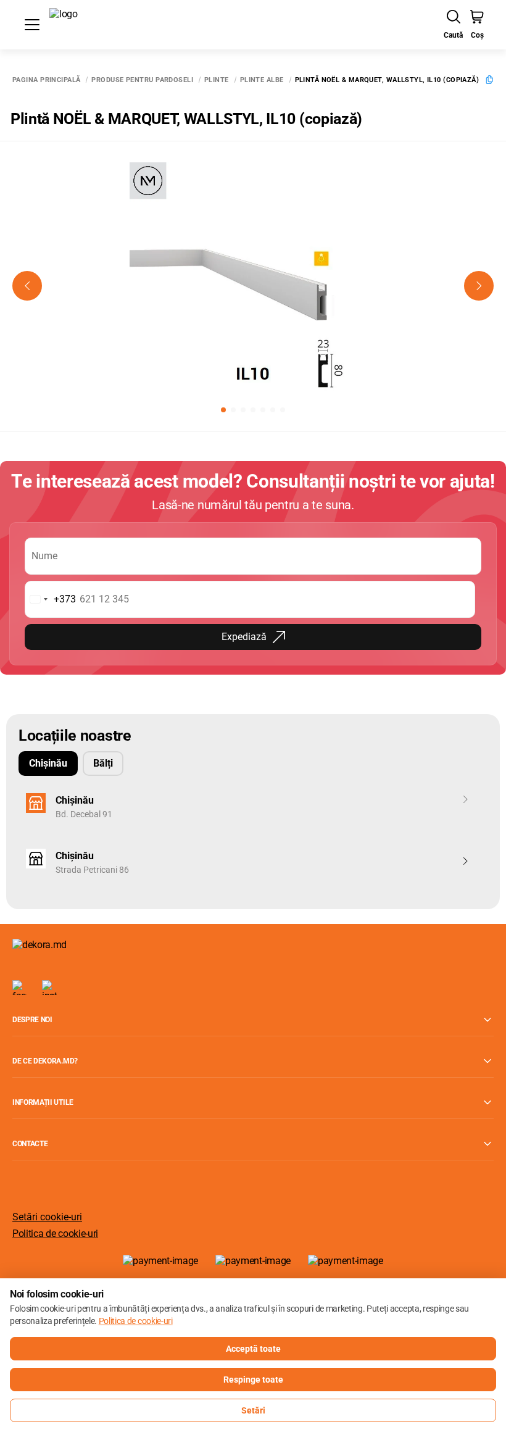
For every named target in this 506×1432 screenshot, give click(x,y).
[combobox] (50, 599)
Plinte (216, 80)
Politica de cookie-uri (55, 1233)
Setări (253, 1410)
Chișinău (48, 763)
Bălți (103, 763)
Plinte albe (262, 80)
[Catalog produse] (32, 25)
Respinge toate (253, 1379)
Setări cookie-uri (47, 1217)
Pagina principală (46, 80)
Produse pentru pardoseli (142, 80)
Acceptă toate (253, 1349)
